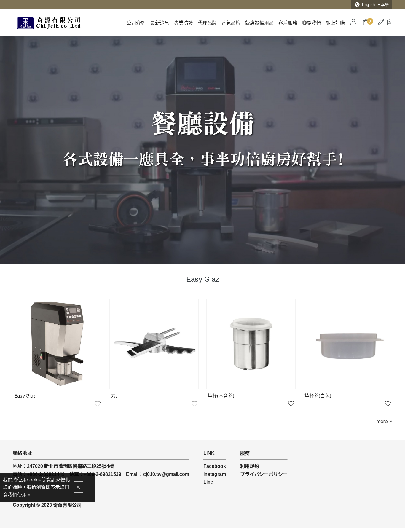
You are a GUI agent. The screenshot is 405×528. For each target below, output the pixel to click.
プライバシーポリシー (264, 474)
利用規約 (249, 466)
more (382, 421)
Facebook (214, 466)
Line (208, 481)
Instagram (214, 474)
